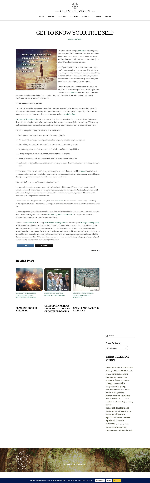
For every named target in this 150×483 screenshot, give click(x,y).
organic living (129, 402)
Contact (86, 16)
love (120, 399)
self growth (120, 414)
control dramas (122, 377)
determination (110, 380)
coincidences (30, 223)
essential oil (116, 383)
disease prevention (122, 380)
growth (127, 389)
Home (41, 16)
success (108, 427)
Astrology (109, 371)
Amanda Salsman (75, 39)
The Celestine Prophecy (112, 430)
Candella (129, 371)
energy (109, 383)
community (111, 377)
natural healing (120, 402)
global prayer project (113, 389)
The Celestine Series (126, 430)
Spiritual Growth (115, 420)
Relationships (21, 297)
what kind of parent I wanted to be (59, 215)
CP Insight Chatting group (89, 223)
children (108, 374)
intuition (125, 395)
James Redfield (50, 293)
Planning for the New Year (26, 309)
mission (60, 201)
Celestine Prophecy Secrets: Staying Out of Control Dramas (57, 308)
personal (109, 405)
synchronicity (119, 427)
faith (122, 383)
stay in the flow (69, 114)
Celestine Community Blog (26, 293)
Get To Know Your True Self (75, 33)
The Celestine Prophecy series (55, 223)
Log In (108, 16)
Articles (62, 16)
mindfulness (110, 402)
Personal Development (24, 295)
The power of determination (26, 119)
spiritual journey (120, 424)
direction (74, 92)
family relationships (112, 387)
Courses (74, 16)
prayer (129, 411)
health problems (118, 393)
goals (122, 389)
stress (127, 424)
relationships (110, 414)
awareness (119, 370)
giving (122, 386)
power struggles (119, 411)
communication (120, 374)
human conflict (113, 396)
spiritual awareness (118, 417)
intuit (83, 171)
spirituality (110, 424)
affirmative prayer (127, 367)
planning (108, 411)
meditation (126, 399)
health (108, 393)
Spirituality (31, 297)
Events (98, 16)
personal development (117, 407)
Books (51, 16)
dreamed (81, 51)
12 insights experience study (113, 367)
